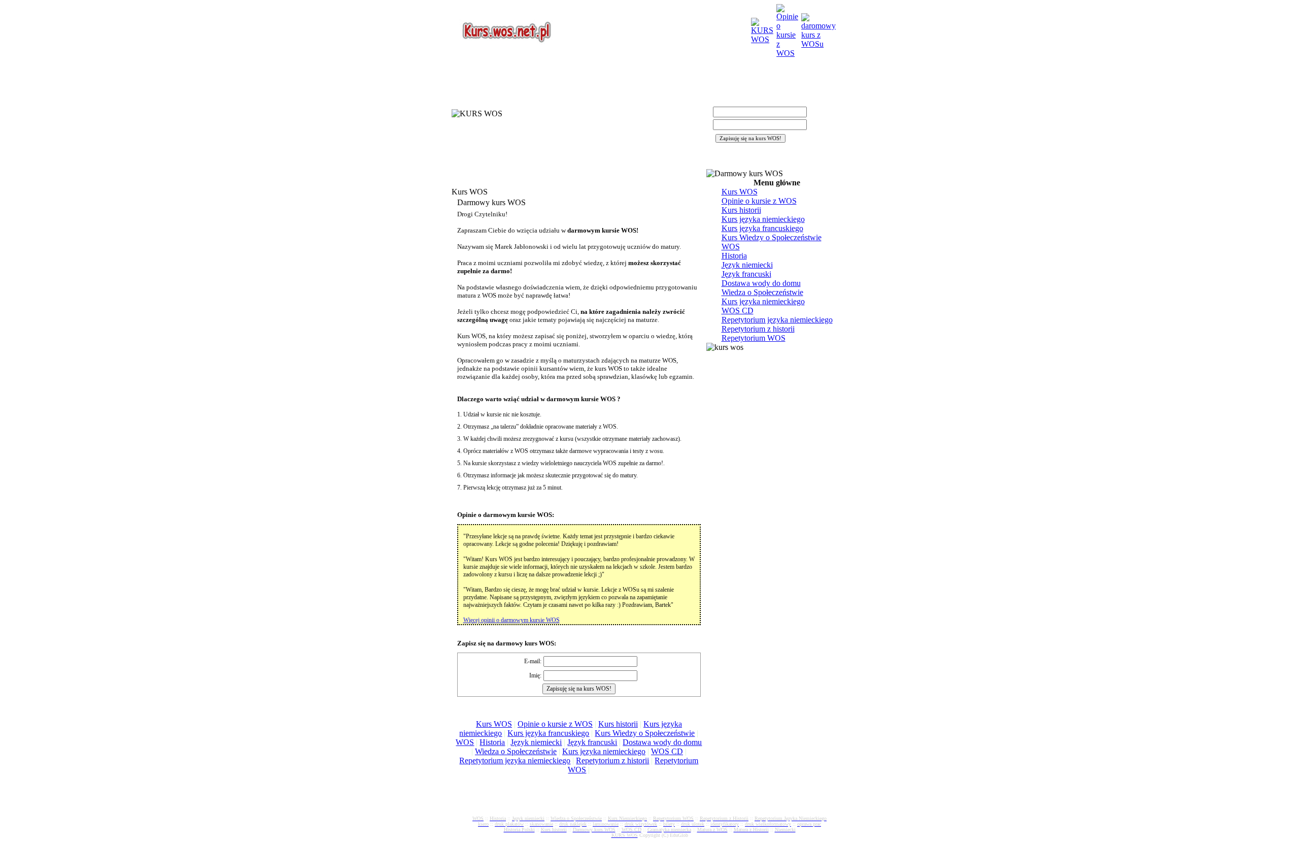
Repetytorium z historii (612, 760)
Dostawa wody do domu (662, 742)
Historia (492, 742)
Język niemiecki (536, 742)
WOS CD (667, 751)
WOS (465, 742)
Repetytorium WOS (753, 338)
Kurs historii (618, 724)
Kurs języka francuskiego (548, 733)
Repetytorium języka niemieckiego (514, 760)
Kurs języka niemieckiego (603, 751)
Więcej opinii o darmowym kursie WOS (511, 620)
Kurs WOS (494, 724)
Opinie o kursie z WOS (555, 724)
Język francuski (592, 742)
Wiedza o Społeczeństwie (516, 751)
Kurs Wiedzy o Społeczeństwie (645, 733)
